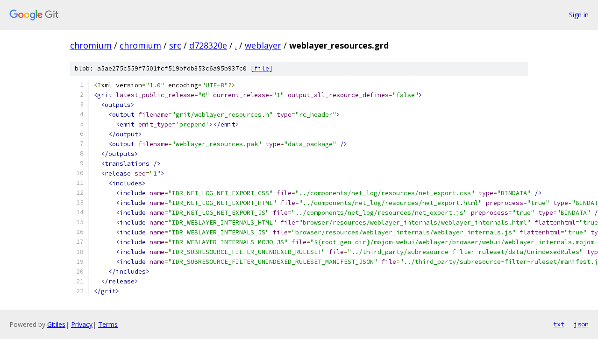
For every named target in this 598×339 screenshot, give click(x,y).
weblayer (263, 45)
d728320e (208, 45)
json (581, 324)
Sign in (579, 14)
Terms (108, 324)
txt (558, 324)
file (261, 68)
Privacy (82, 324)
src (175, 45)
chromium (91, 45)
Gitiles (56, 324)
